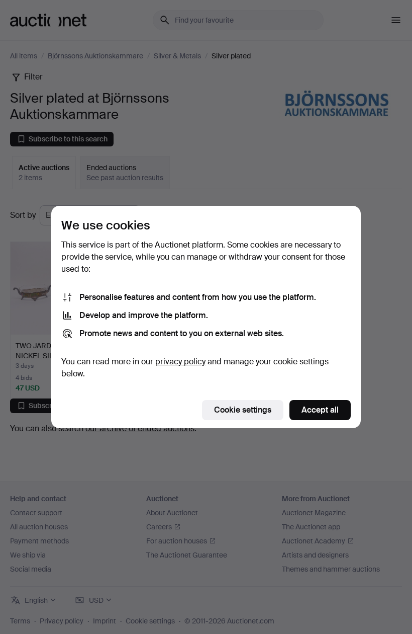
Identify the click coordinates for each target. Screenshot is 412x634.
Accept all (320, 410)
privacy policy (180, 361)
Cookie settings (242, 410)
